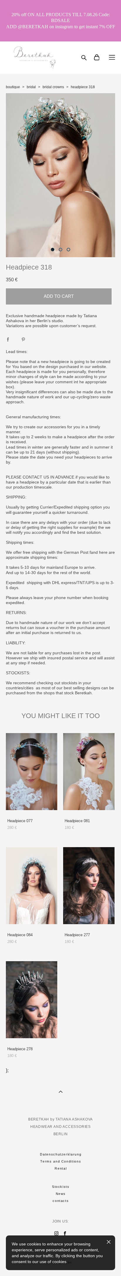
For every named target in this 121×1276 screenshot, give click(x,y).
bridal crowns (53, 87)
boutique (13, 87)
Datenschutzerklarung (60, 1154)
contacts (61, 1201)
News (61, 1193)
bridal (31, 87)
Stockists (61, 1186)
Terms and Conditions (60, 1161)
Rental (61, 1168)
